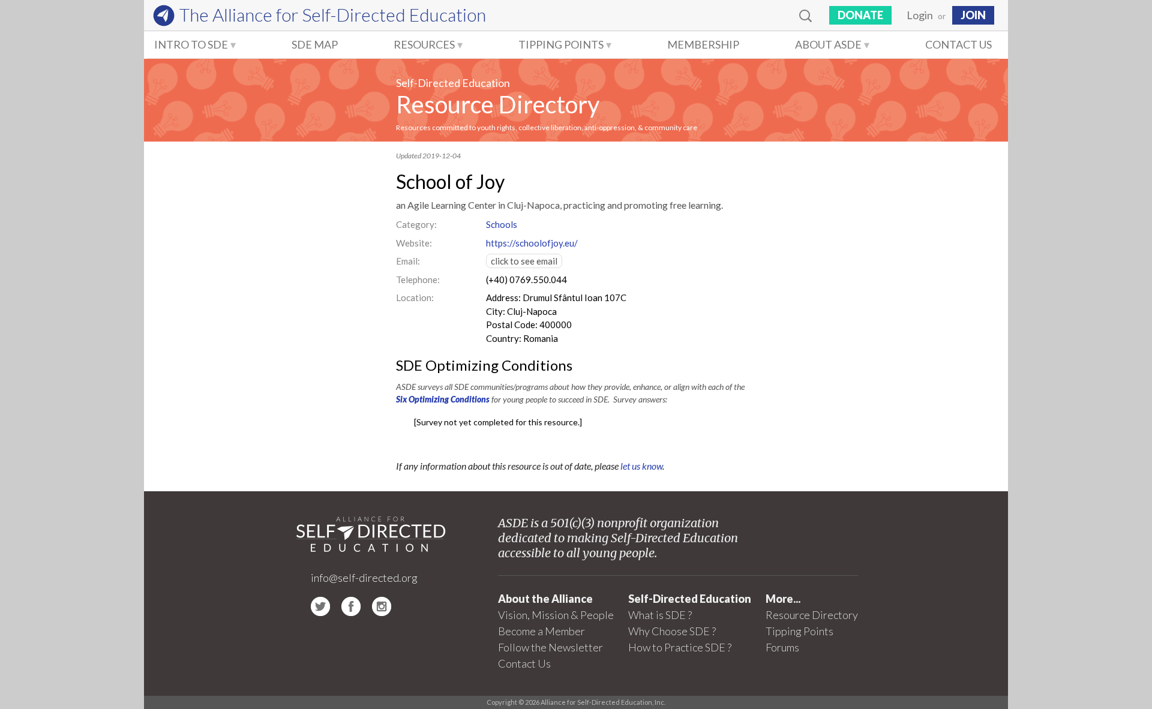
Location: (415, 297)
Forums (782, 647)
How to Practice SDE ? (679, 647)
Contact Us (958, 44)
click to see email (524, 261)
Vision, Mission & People (556, 614)
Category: (416, 224)
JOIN (973, 15)
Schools (501, 224)
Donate (860, 15)
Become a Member (541, 631)
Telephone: (418, 279)
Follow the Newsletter (550, 647)
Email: (408, 261)
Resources (424, 44)
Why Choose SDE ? (672, 631)
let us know (641, 465)
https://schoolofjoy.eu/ (532, 243)
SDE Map (315, 44)
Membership (703, 44)
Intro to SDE (191, 44)
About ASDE (828, 44)
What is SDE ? (660, 614)
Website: (414, 243)
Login (920, 15)
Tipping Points (561, 44)
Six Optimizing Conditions (443, 399)
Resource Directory (497, 104)
